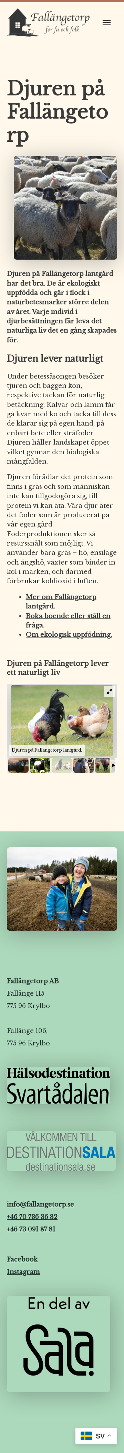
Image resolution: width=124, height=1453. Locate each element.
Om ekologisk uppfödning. (69, 635)
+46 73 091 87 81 (31, 1229)
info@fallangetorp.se (40, 1204)
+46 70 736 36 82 (32, 1217)
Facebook (22, 1259)
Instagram (23, 1272)
